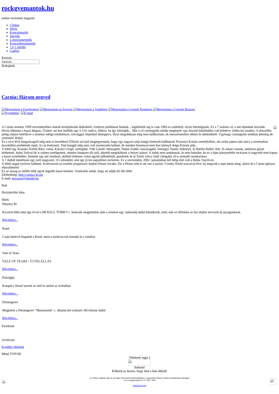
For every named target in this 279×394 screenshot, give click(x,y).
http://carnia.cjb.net (30, 174)
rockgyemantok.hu (28, 8)
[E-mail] (27, 113)
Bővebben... (10, 220)
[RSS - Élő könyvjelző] (4, 382)
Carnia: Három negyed (26, 97)
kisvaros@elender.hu (25, 178)
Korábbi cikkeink (13, 347)
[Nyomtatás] (10, 113)
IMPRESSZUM (139, 386)
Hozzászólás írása (13, 192)
